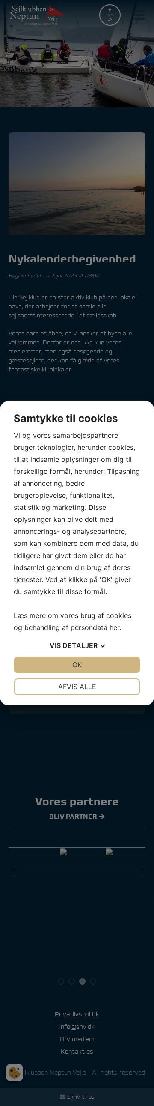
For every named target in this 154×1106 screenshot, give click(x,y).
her (114, 627)
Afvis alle (77, 686)
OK (77, 664)
